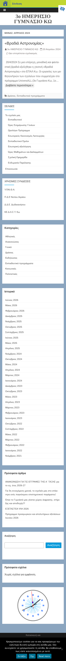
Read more (44, 656)
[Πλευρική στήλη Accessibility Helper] (62, 9)
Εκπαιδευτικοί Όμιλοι (18, 141)
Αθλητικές (10, 236)
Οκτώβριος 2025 (13, 327)
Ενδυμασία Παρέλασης (19, 162)
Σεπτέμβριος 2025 (14, 332)
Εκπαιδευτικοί (15, 119)
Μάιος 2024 (11, 364)
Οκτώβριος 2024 (13, 359)
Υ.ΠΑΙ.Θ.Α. (9, 189)
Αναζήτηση (10, 536)
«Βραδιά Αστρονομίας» (25, 43)
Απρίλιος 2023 (12, 402)
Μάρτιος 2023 (12, 407)
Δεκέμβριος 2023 (13, 386)
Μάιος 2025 (11, 343)
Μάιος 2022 (11, 434)
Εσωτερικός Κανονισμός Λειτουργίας (26, 136)
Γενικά (8, 247)
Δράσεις (12, 95)
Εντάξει (22, 656)
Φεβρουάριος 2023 (14, 413)
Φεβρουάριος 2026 (14, 310)
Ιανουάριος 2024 (13, 380)
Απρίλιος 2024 (12, 370)
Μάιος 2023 (11, 396)
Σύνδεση (17, 3)
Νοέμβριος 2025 (13, 321)
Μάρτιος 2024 (12, 375)
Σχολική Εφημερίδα (17, 157)
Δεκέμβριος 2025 (13, 316)
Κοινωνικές (10, 268)
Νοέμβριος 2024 (13, 353)
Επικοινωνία (11, 169)
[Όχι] (62, 649)
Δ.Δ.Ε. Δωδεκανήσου (14, 204)
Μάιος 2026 (11, 305)
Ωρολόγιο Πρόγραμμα (19, 130)
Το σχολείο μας (12, 115)
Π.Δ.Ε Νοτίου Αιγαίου (15, 197)
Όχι (32, 656)
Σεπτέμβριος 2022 (14, 429)
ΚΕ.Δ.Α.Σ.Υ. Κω (12, 212)
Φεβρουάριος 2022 (14, 445)
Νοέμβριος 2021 (13, 456)
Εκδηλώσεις (11, 258)
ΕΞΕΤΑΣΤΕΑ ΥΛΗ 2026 (17, 508)
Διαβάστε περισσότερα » (19, 85)
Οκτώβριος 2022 (13, 423)
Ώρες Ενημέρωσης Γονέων (21, 125)
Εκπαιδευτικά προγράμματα (31, 95)
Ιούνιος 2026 (11, 300)
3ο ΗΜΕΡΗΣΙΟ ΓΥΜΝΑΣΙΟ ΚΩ (33, 19)
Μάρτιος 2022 (12, 439)
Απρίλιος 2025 (12, 348)
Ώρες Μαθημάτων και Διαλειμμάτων (25, 152)
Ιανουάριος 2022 (13, 450)
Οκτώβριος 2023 (13, 391)
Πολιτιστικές (11, 274)
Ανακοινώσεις (12, 241)
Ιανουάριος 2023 (13, 418)
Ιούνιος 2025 (11, 337)
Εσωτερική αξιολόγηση (19, 146)
